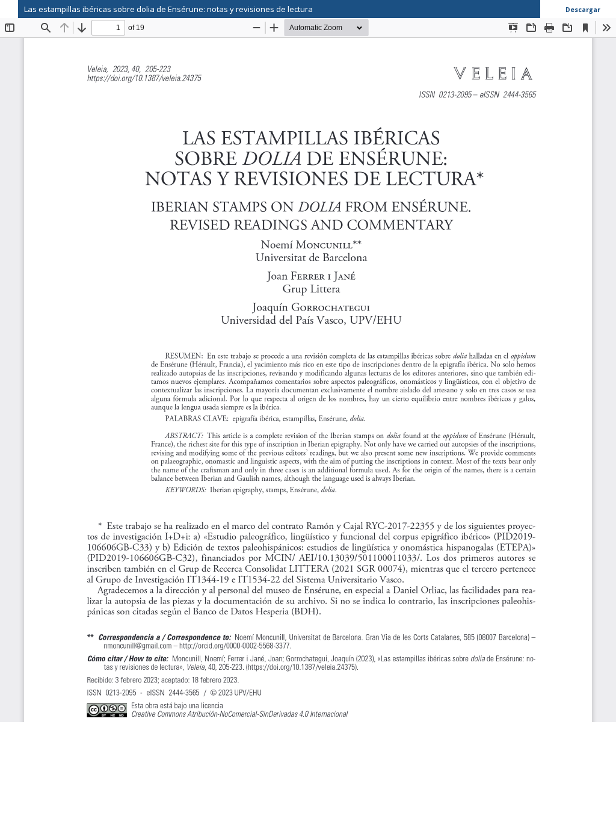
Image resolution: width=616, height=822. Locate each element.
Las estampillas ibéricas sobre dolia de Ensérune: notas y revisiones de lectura (168, 9)
